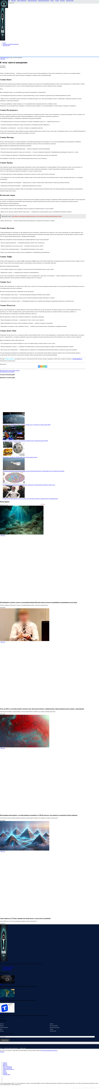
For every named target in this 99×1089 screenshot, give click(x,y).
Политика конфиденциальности (11, 1048)
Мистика (13, 0)
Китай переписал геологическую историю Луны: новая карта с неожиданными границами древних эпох (29, 484)
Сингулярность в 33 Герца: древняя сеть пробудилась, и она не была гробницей (25, 918)
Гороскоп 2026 (69, 0)
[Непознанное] (2, 39)
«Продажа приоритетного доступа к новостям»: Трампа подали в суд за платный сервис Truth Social (23, 1015)
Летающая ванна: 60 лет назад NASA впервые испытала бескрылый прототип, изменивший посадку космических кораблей (33, 471)
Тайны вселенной (32, 0)
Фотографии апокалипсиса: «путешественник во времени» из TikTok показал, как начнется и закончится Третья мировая (38, 815)
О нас (1, 1048)
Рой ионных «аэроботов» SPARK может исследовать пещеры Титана (20, 457)
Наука (52, 0)
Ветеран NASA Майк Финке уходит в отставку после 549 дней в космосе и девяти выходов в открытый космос (30, 498)
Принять (2, 1051)
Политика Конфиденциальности (49, 1050)
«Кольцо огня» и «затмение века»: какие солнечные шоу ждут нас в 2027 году (18, 1000)
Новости (8, 0)
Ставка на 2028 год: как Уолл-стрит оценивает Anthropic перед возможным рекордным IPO (25, 440)
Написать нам (22, 1048)
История (62, 0)
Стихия (57, 0)
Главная (2, 57)
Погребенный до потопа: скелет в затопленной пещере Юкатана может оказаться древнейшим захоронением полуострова (38, 602)
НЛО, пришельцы (21, 0)
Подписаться (5, 1040)
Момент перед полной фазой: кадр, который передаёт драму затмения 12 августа (19, 986)
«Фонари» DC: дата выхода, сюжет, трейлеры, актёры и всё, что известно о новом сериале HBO (27, 424)
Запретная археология (43, 0)
